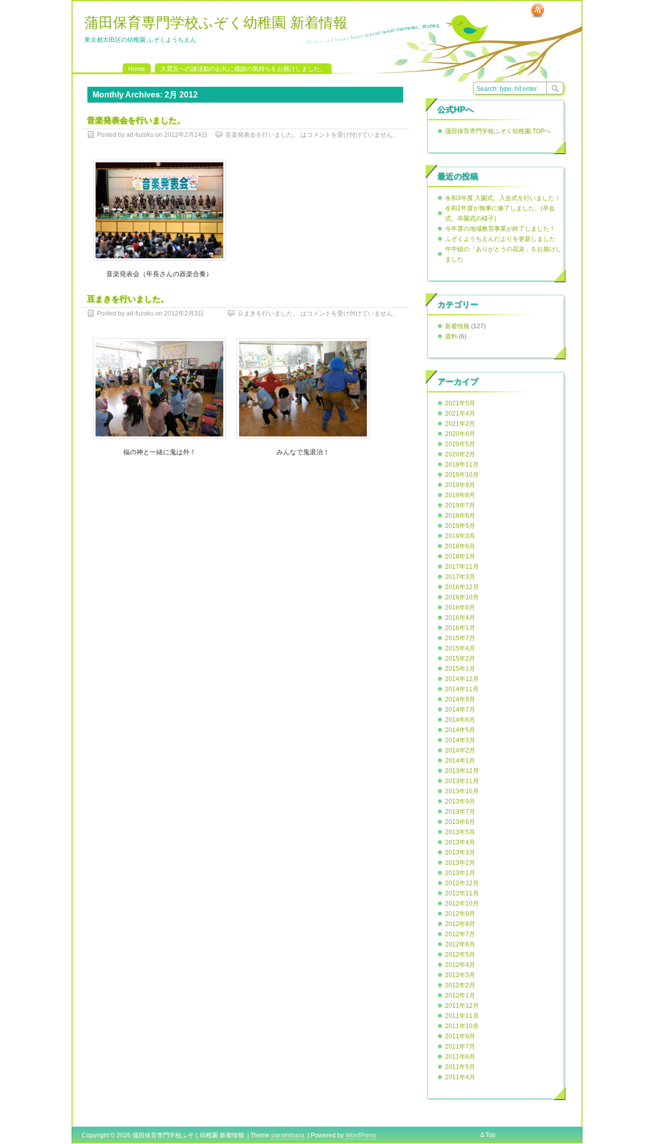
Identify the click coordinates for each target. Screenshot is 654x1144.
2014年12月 (462, 679)
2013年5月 (460, 832)
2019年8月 (460, 495)
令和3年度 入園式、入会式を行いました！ (502, 198)
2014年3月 (460, 740)
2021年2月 (460, 423)
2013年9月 (460, 801)
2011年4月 (460, 1077)
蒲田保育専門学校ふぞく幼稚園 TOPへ (498, 131)
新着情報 (457, 326)
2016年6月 (460, 607)
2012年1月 (460, 995)
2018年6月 (460, 546)
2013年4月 (460, 842)
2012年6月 (460, 944)
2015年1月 (460, 668)
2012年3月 (460, 975)
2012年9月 (460, 913)
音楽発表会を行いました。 (136, 120)
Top (490, 1134)
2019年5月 (460, 525)
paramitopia (288, 1135)
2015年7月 (460, 638)
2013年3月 (460, 852)
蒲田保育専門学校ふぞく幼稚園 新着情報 (215, 23)
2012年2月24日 (185, 134)
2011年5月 (460, 1066)
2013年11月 (462, 781)
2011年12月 (462, 1005)
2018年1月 (460, 556)
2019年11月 (462, 464)
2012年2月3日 (184, 313)
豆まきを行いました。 (128, 299)
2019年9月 (460, 485)
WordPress (360, 1135)
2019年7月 (460, 505)
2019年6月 (460, 515)
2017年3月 (460, 576)
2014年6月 (460, 719)
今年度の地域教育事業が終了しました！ (500, 228)
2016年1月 (460, 627)
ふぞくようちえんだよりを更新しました (500, 238)
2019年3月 (460, 536)
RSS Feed (537, 11)
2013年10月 (462, 791)
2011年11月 (462, 1015)
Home (136, 68)
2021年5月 (460, 403)
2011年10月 (462, 1026)
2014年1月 (460, 760)
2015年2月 (460, 658)
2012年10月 (462, 903)
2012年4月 (460, 964)
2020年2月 (460, 454)
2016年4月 (460, 617)
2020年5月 (460, 444)
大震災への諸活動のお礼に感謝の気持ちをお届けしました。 (243, 68)
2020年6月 (460, 433)
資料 (451, 336)
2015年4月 (460, 648)
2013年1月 (460, 873)
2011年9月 (460, 1036)
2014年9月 (460, 699)
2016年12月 (462, 587)
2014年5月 (460, 730)
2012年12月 (462, 883)
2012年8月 (460, 924)
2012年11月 (462, 893)
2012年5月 (460, 954)
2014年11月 (462, 689)
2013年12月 (462, 770)
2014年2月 (460, 750)
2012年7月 (460, 934)
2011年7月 (460, 1046)
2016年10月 (462, 597)
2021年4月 (460, 413)
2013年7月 (460, 811)
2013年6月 (460, 821)
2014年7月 (460, 709)
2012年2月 (460, 985)
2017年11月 (462, 566)
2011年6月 (460, 1056)
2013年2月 (460, 862)
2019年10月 (462, 474)
